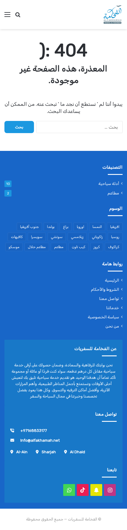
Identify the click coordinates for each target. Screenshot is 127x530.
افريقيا (114, 227)
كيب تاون (78, 247)
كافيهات (17, 237)
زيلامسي (77, 237)
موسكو (14, 247)
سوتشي (57, 237)
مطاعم (113, 193)
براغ (66, 227)
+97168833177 (33, 430)
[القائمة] (7, 16)
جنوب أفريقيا (29, 227)
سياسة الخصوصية (103, 317)
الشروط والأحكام (105, 289)
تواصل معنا (109, 298)
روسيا (115, 237)
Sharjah (49, 452)
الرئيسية (112, 280)
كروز (97, 247)
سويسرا (37, 237)
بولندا (51, 227)
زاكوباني (97, 237)
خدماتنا (112, 307)
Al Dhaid (77, 452)
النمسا (97, 227)
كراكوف (113, 247)
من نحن (112, 326)
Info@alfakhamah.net (40, 440)
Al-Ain (21, 452)
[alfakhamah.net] (112, 14)
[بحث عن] (18, 16)
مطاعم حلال (37, 247)
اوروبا (80, 227)
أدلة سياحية (108, 183)
